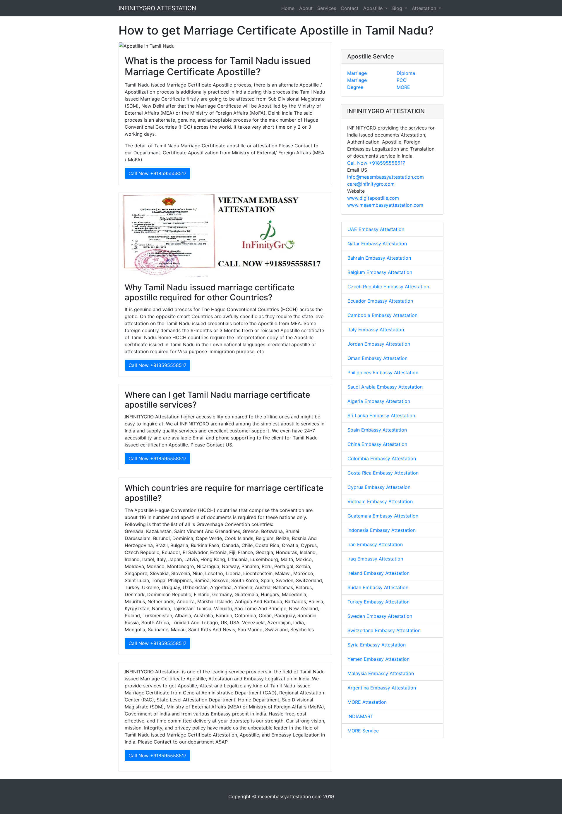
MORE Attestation (367, 702)
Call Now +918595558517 (157, 173)
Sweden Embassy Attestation (379, 616)
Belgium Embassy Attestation (379, 272)
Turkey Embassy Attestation (378, 602)
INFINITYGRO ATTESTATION (157, 8)
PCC (402, 80)
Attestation (425, 8)
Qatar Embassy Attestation (377, 243)
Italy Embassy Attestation (375, 329)
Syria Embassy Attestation (376, 645)
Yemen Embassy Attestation (378, 659)
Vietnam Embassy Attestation (380, 501)
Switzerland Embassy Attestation (384, 630)
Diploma (406, 73)
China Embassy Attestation (377, 444)
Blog (398, 8)
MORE (403, 87)
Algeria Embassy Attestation (378, 401)
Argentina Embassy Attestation (381, 688)
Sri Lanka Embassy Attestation (381, 415)
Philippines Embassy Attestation (382, 372)
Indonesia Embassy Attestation (381, 530)
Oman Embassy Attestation (377, 358)
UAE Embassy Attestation (375, 229)
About (306, 8)
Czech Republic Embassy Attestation (388, 286)
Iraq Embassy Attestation (375, 559)
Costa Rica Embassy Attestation (383, 473)
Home (287, 8)
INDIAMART (360, 716)
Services (326, 8)
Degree (355, 87)
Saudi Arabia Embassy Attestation (385, 387)
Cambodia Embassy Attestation (382, 315)
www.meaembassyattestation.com (385, 205)
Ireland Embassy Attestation (378, 573)
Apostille (373, 8)
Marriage (357, 73)
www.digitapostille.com (373, 198)
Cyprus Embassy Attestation (378, 487)
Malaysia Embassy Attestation (380, 673)
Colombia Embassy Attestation (381, 458)
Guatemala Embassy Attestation (382, 516)
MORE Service (363, 731)
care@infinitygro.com (371, 184)
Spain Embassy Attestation (377, 430)
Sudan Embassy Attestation (377, 587)
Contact (350, 8)
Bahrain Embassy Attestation (379, 258)
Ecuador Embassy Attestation (380, 301)
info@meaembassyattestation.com (385, 177)
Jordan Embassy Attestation (378, 344)
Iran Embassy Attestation (375, 544)
